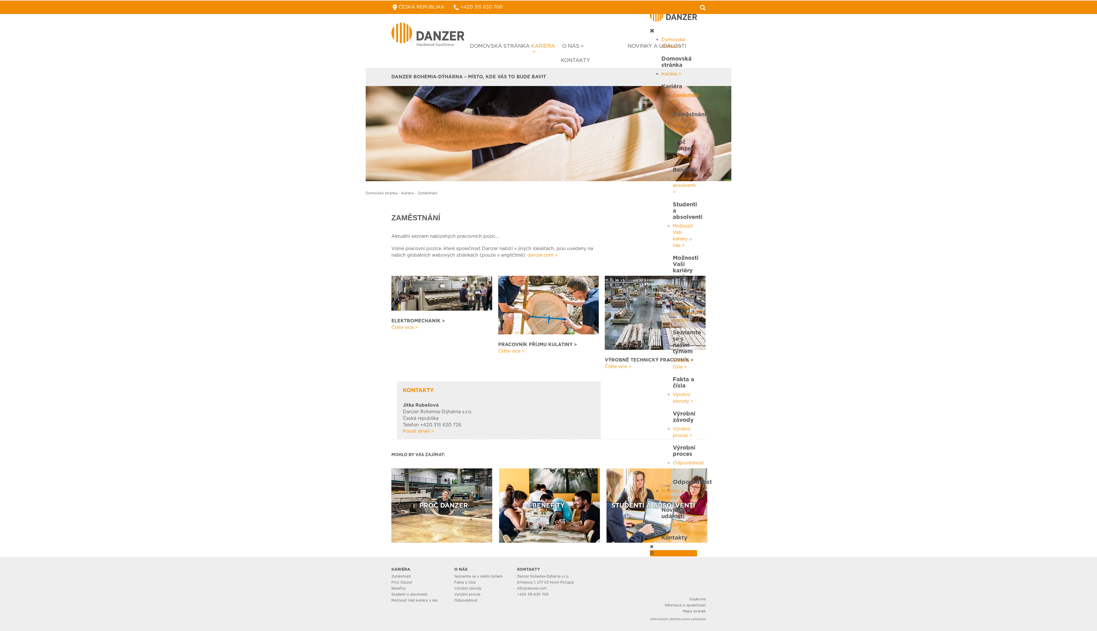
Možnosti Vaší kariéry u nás (414, 600)
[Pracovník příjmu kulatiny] (548, 304)
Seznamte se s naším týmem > (684, 313)
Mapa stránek (694, 611)
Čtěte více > (404, 327)
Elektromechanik (416, 321)
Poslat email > (418, 431)
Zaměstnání (401, 576)
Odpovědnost (466, 600)
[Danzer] (428, 34)
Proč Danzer (402, 582)
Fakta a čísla (465, 582)
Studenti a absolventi (409, 594)
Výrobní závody (467, 588)
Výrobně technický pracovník (647, 360)
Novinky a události (657, 46)
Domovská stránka (500, 46)
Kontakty (575, 60)
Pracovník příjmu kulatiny (535, 344)
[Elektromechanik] (441, 292)
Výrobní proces (467, 594)
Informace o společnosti (685, 605)
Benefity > (684, 157)
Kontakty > (673, 525)
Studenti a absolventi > (684, 185)
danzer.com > (542, 255)
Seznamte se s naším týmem (478, 576)
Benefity (398, 588)
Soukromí (697, 599)
